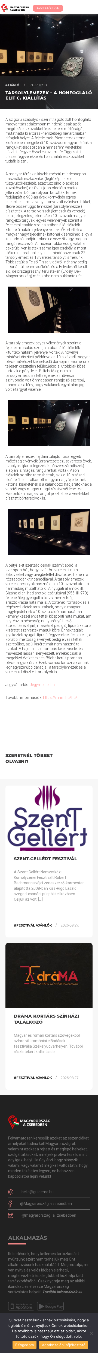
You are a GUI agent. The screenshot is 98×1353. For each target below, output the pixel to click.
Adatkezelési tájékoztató (63, 1345)
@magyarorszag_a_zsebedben (49, 1215)
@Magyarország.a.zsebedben (46, 1203)
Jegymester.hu (42, 684)
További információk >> (62, 1292)
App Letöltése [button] (48, 8)
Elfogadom (24, 1345)
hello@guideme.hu (38, 1192)
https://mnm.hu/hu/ (60, 697)
